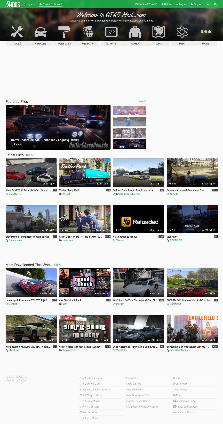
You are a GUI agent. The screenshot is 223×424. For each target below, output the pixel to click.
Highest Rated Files (136, 400)
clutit (65, 303)
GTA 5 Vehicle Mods (90, 383)
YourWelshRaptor (179, 350)
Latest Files (132, 378)
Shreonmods (15, 240)
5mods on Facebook (187, 406)
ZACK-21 (67, 193)
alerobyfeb (14, 350)
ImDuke (120, 303)
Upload (168, 4)
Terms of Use (180, 389)
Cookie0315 (69, 350)
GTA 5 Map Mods (88, 412)
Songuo (13, 303)
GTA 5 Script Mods (89, 400)
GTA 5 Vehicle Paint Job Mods (95, 389)
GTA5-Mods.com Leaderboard (142, 406)
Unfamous (68, 240)
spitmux (174, 193)
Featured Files (133, 383)
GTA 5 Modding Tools (91, 378)
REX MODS (176, 240)
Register (197, 4)
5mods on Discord (185, 412)
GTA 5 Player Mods (89, 406)
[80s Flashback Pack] (129, 133)
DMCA (176, 395)
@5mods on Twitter (186, 400)
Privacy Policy (180, 383)
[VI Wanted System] (129, 110)
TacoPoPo (121, 350)
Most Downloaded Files (138, 395)
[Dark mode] (208, 4)
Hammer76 (176, 303)
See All (142, 101)
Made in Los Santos (16, 380)
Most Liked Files (134, 389)
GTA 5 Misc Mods (89, 418)
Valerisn (120, 240)
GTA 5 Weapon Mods (91, 395)
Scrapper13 (15, 193)
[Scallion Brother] (129, 122)
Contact (177, 378)
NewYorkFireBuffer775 (127, 193)
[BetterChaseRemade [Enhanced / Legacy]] (129, 144)
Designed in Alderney (17, 377)
